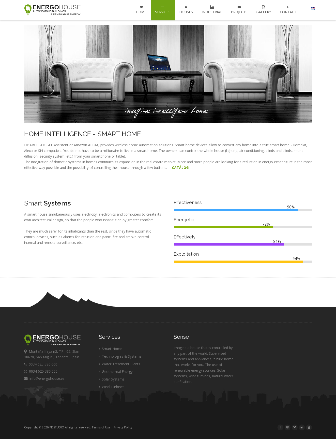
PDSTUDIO (56, 427)
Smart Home (111, 348)
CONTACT (288, 12)
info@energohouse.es (46, 378)
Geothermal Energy (117, 371)
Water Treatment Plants (120, 364)
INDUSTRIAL (212, 12)
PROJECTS (239, 12)
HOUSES (186, 12)
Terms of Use (101, 427)
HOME (141, 12)
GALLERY (263, 12)
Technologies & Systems (121, 356)
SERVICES (162, 12)
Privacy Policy (123, 427)
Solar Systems (112, 379)
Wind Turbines (112, 386)
